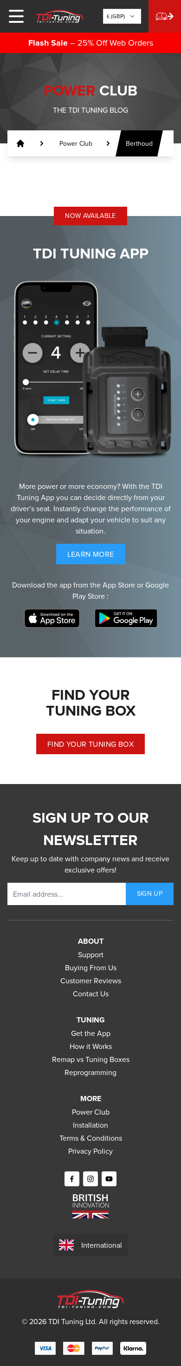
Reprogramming (90, 1072)
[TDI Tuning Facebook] (72, 1178)
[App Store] (52, 618)
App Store (120, 585)
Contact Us (91, 993)
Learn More (96, 556)
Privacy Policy (90, 1151)
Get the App (90, 1033)
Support (90, 954)
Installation (90, 1125)
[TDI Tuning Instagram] (90, 1178)
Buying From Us (90, 967)
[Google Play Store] (126, 618)
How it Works (91, 1046)
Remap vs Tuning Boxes (90, 1059)
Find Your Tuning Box (90, 744)
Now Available (90, 215)
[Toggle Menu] (16, 16)
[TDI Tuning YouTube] (109, 1178)
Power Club (91, 1112)
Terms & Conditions (90, 1138)
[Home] (60, 16)
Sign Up (149, 893)
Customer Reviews (90, 980)
